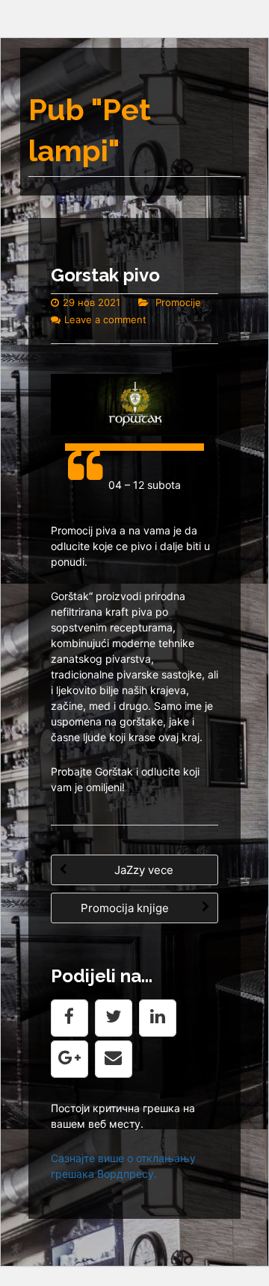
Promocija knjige (126, 908)
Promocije (178, 302)
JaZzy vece (142, 870)
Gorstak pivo (105, 275)
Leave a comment (105, 319)
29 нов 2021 (91, 302)
